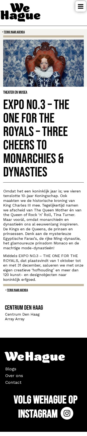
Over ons (14, 375)
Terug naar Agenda (14, 32)
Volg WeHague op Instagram (45, 407)
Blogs (10, 368)
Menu (80, 6)
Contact (13, 382)
